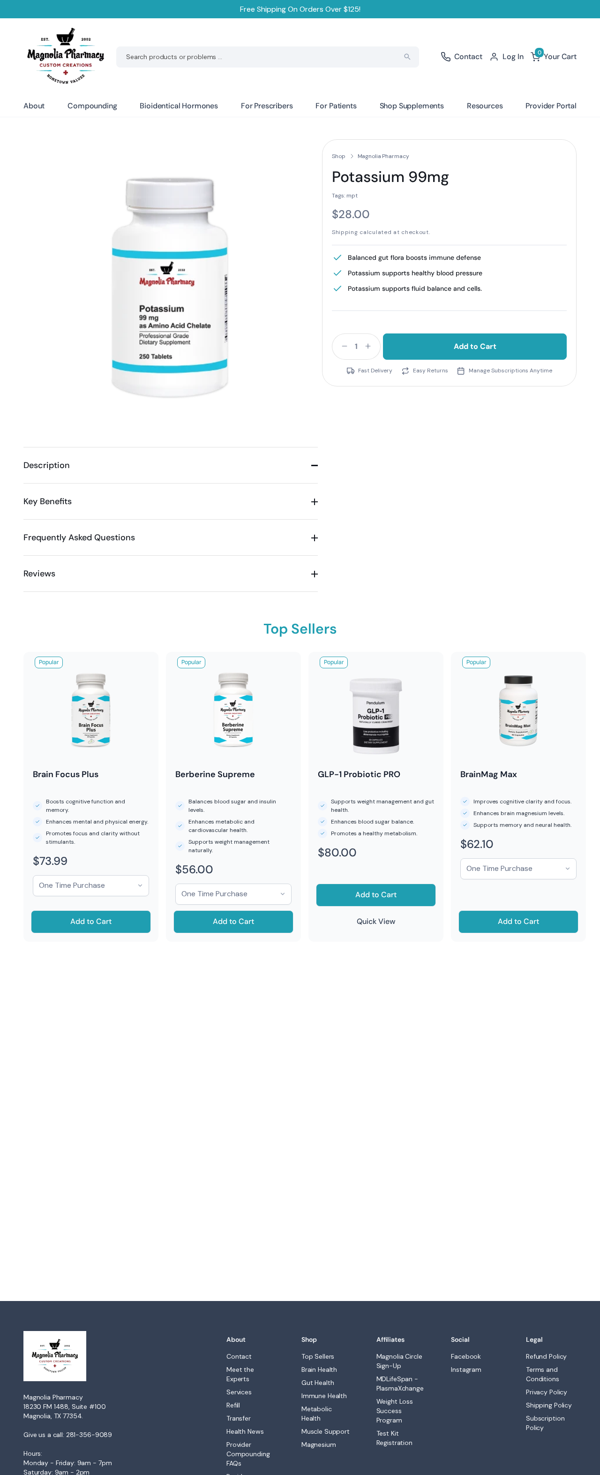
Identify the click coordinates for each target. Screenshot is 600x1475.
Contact (239, 1356)
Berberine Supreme (215, 774)
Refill (233, 1405)
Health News (244, 1431)
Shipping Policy (549, 1405)
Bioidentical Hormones (179, 106)
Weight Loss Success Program (394, 1410)
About (34, 106)
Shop (338, 156)
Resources (485, 106)
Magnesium (318, 1444)
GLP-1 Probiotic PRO (359, 774)
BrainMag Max (488, 774)
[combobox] (267, 57)
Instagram (466, 1369)
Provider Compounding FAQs (248, 1453)
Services (239, 1392)
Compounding (92, 106)
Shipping (345, 232)
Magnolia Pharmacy (383, 156)
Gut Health (317, 1382)
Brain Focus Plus (65, 774)
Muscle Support (325, 1431)
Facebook (466, 1356)
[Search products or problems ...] (407, 57)
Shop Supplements (412, 106)
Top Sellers (317, 1356)
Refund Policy (546, 1356)
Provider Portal (551, 106)
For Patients (335, 106)
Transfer (238, 1418)
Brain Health (319, 1369)
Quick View (376, 921)
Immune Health (324, 1396)
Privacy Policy (546, 1392)
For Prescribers (267, 106)
